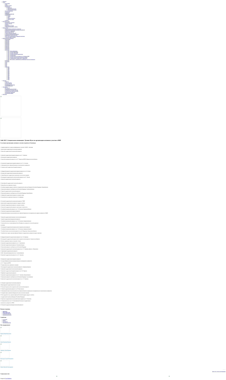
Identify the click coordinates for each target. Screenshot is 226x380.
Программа (7, 3)
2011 (6, 65)
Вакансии (7, 13)
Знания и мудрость (11, 18)
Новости (4, 1)
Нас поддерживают (9, 10)
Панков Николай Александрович (6, 367)
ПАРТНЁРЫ (7, 15)
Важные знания (8, 5)
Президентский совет (12, 8)
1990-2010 (7, 66)
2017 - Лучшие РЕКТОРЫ (13, 52)
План (6, 4)
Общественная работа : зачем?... (11, 26)
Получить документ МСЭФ (10, 89)
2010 (8, 79)
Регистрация (7, 39)
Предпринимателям (7, 322)
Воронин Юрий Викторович (5, 333)
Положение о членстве (9, 22)
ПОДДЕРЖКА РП (9, 85)
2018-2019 (7, 48)
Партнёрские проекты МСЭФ (11, 35)
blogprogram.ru (224, 369)
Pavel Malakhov (8, 378)
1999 (8, 67)
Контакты (5, 94)
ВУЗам (4, 320)
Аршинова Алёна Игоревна (5, 350)
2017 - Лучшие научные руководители (15, 54)
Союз (4, 2)
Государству (5, 321)
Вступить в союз (6, 21)
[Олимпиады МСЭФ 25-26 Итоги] (10, 137)
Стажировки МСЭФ (7, 313)
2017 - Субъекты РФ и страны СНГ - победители (17, 58)
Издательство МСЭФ (9, 32)
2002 (8, 71)
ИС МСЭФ (7, 88)
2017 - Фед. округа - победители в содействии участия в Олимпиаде (21, 59)
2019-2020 (7, 47)
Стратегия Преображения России (12, 34)
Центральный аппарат (12, 9)
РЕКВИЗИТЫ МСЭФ (9, 14)
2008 (8, 77)
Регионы (4, 80)
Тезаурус (7, 20)
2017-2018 (7, 50)
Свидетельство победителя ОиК (11, 91)
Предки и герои (11, 19)
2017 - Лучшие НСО (12, 55)
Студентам (5, 319)
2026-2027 (7, 40)
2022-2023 (7, 44)
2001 (8, 70)
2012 (6, 64)
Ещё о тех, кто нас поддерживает (219, 371)
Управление (7, 6)
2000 (8, 69)
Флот (9, 17)
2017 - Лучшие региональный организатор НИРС (17, 57)
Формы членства (8, 23)
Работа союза (5, 27)
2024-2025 (7, 42)
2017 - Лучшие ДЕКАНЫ (13, 53)
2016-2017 (7, 60)
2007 (8, 76)
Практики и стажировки (10, 31)
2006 (8, 75)
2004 (8, 73)
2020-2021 (7, 46)
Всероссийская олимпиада (8, 38)
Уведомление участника (10, 92)
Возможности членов (9, 25)
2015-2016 (7, 61)
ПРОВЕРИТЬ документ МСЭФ (11, 90)
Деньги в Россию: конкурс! (10, 33)
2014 (6, 62)
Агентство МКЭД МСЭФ (10, 37)
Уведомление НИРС (9, 93)
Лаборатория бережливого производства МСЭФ (15, 29)
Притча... (7, 24)
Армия (9, 16)
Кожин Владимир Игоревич (5, 342)
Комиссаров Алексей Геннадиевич (6, 358)
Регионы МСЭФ (8, 83)
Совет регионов (8, 82)
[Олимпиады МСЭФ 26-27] (10, 116)
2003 (8, 72)
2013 (6, 63)
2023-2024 (7, 43)
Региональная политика (10, 84)
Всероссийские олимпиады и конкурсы (13, 28)
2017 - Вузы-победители (12, 51)
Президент (10, 7)
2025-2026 (7, 41)
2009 (8, 78)
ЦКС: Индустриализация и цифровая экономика (15, 36)
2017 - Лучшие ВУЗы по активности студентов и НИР (18, 56)
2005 (8, 74)
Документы (7, 11)
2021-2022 (7, 45)
